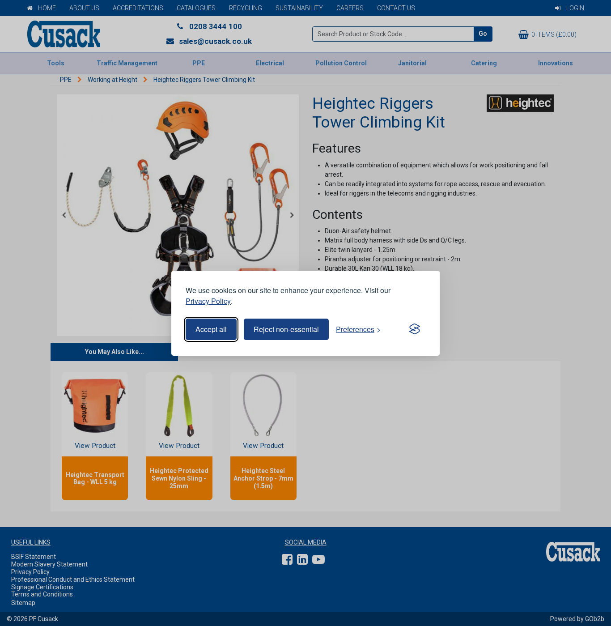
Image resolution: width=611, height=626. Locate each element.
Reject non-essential (286, 329)
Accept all (211, 329)
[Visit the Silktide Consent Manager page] (414, 329)
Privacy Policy (208, 301)
